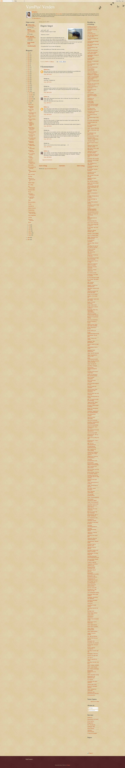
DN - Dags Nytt (30, 36)
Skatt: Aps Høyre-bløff (92, 432)
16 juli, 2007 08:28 (47, 157)
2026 (28, 53)
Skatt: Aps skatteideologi (92, 425)
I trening (30, 217)
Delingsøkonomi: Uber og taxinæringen (92, 435)
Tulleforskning (31, 210)
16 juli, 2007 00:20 (47, 146)
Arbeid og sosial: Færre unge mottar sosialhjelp (92, 325)
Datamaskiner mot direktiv (92, 719)
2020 (28, 65)
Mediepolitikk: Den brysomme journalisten (92, 576)
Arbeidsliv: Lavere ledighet (93, 233)
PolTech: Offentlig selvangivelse (91, 648)
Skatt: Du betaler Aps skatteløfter (91, 387)
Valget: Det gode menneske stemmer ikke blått (93, 361)
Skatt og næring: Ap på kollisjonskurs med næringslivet (92, 390)
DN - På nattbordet (91, 724)
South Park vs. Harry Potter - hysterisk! (31, 128)
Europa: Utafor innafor (92, 305)
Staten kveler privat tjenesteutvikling (91, 585)
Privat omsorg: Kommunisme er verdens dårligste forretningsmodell (92, 463)
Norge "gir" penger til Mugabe (32, 132)
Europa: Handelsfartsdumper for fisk (93, 333)
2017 (28, 71)
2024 (28, 57)
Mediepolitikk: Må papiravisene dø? (91, 677)
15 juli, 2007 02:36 (47, 114)
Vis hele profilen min (36, 18)
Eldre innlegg (81, 165)
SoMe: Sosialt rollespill (92, 667)
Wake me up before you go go (31, 179)
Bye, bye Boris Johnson (92, 181)
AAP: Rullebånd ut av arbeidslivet (91, 164)
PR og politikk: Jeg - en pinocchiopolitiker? (92, 582)
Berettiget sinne (90, 611)
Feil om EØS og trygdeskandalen (90, 69)
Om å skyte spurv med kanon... (32, 138)
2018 (28, 69)
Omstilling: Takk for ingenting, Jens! (91, 545)
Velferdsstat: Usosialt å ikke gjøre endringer (92, 152)
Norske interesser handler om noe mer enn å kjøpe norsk (92, 105)
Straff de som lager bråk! (92, 655)
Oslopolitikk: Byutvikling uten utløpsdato (92, 598)
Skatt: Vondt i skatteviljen (92, 222)
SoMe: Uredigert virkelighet (93, 665)
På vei (29, 191)
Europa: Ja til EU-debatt (92, 294)
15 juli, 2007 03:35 (47, 126)
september (31, 98)
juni (29, 225)
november (31, 94)
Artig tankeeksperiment (32, 171)
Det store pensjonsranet (92, 67)
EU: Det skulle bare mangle (93, 277)
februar (30, 233)
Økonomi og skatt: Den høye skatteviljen (92, 512)
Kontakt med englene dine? (31, 145)
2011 (28, 83)
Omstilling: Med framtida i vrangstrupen (92, 372)
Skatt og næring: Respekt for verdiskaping (92, 560)
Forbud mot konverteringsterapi (91, 33)
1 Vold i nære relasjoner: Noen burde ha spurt (92, 53)
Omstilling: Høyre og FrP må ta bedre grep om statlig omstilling (93, 476)
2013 (28, 79)
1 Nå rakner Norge (91, 140)
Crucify (29, 204)
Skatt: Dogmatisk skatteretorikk (91, 492)
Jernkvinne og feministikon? (90, 616)
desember (31, 92)
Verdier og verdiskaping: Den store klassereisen (92, 375)
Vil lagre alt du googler (92, 733)
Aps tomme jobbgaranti (92, 71)
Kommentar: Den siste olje (93, 158)
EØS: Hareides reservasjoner (90, 283)
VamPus (35, 12)
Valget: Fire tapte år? (91, 363)
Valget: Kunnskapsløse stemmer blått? (92, 355)
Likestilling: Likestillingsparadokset (92, 526)
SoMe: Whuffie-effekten (92, 631)
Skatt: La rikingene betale (92, 235)
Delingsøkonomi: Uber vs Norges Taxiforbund (92, 515)
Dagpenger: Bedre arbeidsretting (91, 351)
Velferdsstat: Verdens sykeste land (91, 270)
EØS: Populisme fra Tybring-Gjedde (91, 450)
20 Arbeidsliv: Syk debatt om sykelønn (92, 275)
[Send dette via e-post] (59, 61)
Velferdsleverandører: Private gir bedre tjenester (92, 314)
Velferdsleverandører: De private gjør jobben (92, 292)
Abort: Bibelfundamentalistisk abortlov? (92, 218)
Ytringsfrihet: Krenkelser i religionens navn (92, 564)
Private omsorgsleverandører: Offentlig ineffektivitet (92, 209)
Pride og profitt (90, 92)
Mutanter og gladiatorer (31, 142)
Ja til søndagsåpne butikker (93, 592)
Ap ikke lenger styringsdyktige (90, 102)
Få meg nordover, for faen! (93, 136)
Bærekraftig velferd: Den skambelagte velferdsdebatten (92, 311)
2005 (28, 239)
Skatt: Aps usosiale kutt (92, 319)
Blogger (68, 765)
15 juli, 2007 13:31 (47, 139)
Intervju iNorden (90, 728)
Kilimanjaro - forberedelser (31, 194)
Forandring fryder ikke (92, 220)
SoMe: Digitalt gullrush (92, 624)
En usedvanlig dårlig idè (31, 197)
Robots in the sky (32, 208)
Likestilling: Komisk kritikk (92, 504)
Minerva (29, 29)
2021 (28, 63)
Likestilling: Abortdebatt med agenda (92, 601)
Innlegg (90, 708)
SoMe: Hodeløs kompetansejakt (90, 629)
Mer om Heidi (59, 13)
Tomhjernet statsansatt (31, 151)
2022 (28, 61)
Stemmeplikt (31, 165)
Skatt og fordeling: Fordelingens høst (91, 567)
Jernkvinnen (90, 603)
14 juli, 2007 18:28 (47, 74)
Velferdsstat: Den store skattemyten (92, 509)
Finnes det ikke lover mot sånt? (32, 213)
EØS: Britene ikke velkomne (91, 252)
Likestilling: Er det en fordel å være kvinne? (93, 205)
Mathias (45, 107)
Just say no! (90, 657)
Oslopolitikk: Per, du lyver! (93, 642)
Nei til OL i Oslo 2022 (91, 587)
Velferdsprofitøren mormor (92, 212)
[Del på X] (62, 61)
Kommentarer (92, 710)
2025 (28, 55)
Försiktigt (30, 176)
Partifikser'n (89, 717)
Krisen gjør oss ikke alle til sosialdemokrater (93, 112)
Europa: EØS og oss (91, 330)
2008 (28, 89)
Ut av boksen (90, 679)
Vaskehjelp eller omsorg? (31, 135)
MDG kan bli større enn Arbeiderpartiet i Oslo (31, 32)
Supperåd (30, 159)
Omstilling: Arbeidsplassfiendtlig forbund (91, 529)
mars (30, 231)
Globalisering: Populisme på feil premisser (92, 457)
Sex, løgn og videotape (92, 636)
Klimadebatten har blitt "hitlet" (32, 113)
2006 (28, 237)
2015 (28, 75)
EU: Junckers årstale (91, 272)
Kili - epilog (30, 184)
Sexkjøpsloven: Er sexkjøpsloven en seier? (92, 579)
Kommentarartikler (91, 695)
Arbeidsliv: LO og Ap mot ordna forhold (92, 214)
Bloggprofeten (90, 723)
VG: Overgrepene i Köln (92, 517)
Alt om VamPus (90, 721)
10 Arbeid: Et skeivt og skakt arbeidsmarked (92, 27)
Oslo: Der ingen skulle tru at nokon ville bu (92, 36)
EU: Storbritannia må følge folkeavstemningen (93, 258)
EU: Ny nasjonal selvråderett (90, 241)
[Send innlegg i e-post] (57, 61)
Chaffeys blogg (30, 24)
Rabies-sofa (30, 104)
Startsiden (62, 165)
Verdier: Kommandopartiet (92, 502)
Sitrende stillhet (31, 189)
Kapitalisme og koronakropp (90, 99)
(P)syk (29, 222)
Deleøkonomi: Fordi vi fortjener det (92, 622)
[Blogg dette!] (61, 61)
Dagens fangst (31, 182)
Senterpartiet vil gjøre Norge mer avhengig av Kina (92, 95)
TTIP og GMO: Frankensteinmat (90, 495)
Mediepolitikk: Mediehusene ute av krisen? (91, 671)
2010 (28, 85)
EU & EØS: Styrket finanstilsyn (91, 489)
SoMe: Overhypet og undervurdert (91, 690)
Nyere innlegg (43, 165)
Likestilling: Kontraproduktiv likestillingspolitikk (93, 423)
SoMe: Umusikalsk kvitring (93, 674)
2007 (28, 91)
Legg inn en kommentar (47, 159)
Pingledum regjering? (91, 562)
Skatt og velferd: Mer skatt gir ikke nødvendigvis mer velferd (93, 187)
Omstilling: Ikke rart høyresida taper (91, 173)
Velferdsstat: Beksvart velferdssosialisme (92, 539)
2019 (28, 67)
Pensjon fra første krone (92, 50)
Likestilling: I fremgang (92, 365)
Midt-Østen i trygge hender (31, 162)
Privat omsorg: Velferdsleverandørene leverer (92, 368)
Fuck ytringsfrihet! (32, 215)
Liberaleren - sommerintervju (90, 731)
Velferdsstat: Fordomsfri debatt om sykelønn (92, 264)
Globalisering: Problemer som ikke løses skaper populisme (92, 453)
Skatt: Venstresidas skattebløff (91, 381)
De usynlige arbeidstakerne (93, 120)
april (30, 229)
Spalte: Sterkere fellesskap (93, 128)
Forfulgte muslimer (30, 157)
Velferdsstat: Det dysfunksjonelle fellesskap (93, 693)
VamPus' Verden (40, 7)
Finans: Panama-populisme (93, 497)
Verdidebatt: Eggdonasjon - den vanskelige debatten (93, 412)
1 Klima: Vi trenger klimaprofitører (91, 249)
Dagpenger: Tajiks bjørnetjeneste (91, 342)
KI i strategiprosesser (31, 25)
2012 (28, 81)
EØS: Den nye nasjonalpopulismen (91, 444)
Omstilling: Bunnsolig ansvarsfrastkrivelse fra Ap (93, 557)
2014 (28, 77)
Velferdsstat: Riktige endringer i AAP (91, 231)
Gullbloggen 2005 (91, 726)
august (30, 100)
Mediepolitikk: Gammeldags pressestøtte (93, 573)
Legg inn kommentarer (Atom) (50, 168)
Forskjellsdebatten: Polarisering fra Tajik (91, 447)
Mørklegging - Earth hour (92, 653)
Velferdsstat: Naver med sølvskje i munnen (92, 146)
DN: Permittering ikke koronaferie (91, 126)
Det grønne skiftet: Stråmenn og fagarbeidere (92, 138)
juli (29, 102)
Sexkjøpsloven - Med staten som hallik (91, 590)
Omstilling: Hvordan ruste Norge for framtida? (92, 551)
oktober (30, 96)
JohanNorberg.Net (31, 46)
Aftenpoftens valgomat (31, 107)
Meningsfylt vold (90, 641)
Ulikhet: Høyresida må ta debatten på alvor (92, 238)
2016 (28, 73)
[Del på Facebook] (64, 61)
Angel (29, 200)
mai (29, 227)
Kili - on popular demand (31, 154)
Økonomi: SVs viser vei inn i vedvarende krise (93, 84)
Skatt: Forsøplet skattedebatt (90, 378)
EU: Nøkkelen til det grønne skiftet (91, 134)
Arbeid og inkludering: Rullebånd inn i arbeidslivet (93, 74)
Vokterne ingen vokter (92, 684)
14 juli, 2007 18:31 (47, 82)
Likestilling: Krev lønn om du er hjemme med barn (92, 247)
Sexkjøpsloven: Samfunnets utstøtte (91, 520)
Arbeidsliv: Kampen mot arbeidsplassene (92, 286)
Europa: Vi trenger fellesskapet (91, 303)
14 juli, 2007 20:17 (47, 102)
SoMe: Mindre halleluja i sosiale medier (92, 613)
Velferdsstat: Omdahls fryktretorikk (92, 267)
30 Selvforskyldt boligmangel (90, 59)
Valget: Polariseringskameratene (92, 358)
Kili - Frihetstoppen (31, 187)
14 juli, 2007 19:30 (47, 92)
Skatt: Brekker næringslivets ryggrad (91, 500)
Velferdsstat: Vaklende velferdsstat (92, 533)
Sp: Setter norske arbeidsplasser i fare (91, 109)
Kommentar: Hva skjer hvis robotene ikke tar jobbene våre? (93, 155)
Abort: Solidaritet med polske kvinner (92, 467)
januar (30, 235)
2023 (28, 59)
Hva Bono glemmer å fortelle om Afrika (31, 124)
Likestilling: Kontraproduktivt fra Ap (92, 460)
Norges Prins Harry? (31, 110)
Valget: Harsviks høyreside (93, 353)
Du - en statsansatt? (31, 148)
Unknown (46, 69)
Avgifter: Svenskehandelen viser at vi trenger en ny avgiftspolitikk (93, 78)
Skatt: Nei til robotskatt (92, 420)
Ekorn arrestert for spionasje (32, 168)
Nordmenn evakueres (31, 220)
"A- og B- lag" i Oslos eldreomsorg (31, 38)
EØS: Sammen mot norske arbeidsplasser (93, 430)
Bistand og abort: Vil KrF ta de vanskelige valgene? (93, 473)
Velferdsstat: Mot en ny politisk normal (92, 506)
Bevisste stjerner (31, 202)
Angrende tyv (31, 206)
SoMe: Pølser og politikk (92, 626)
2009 (28, 87)
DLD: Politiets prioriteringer (93, 668)
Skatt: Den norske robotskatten (91, 418)
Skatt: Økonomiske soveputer (91, 415)
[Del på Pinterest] (65, 61)
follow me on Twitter (95, 701)
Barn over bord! (31, 174)
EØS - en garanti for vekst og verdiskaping (92, 400)
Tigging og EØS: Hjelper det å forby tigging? (92, 403)
